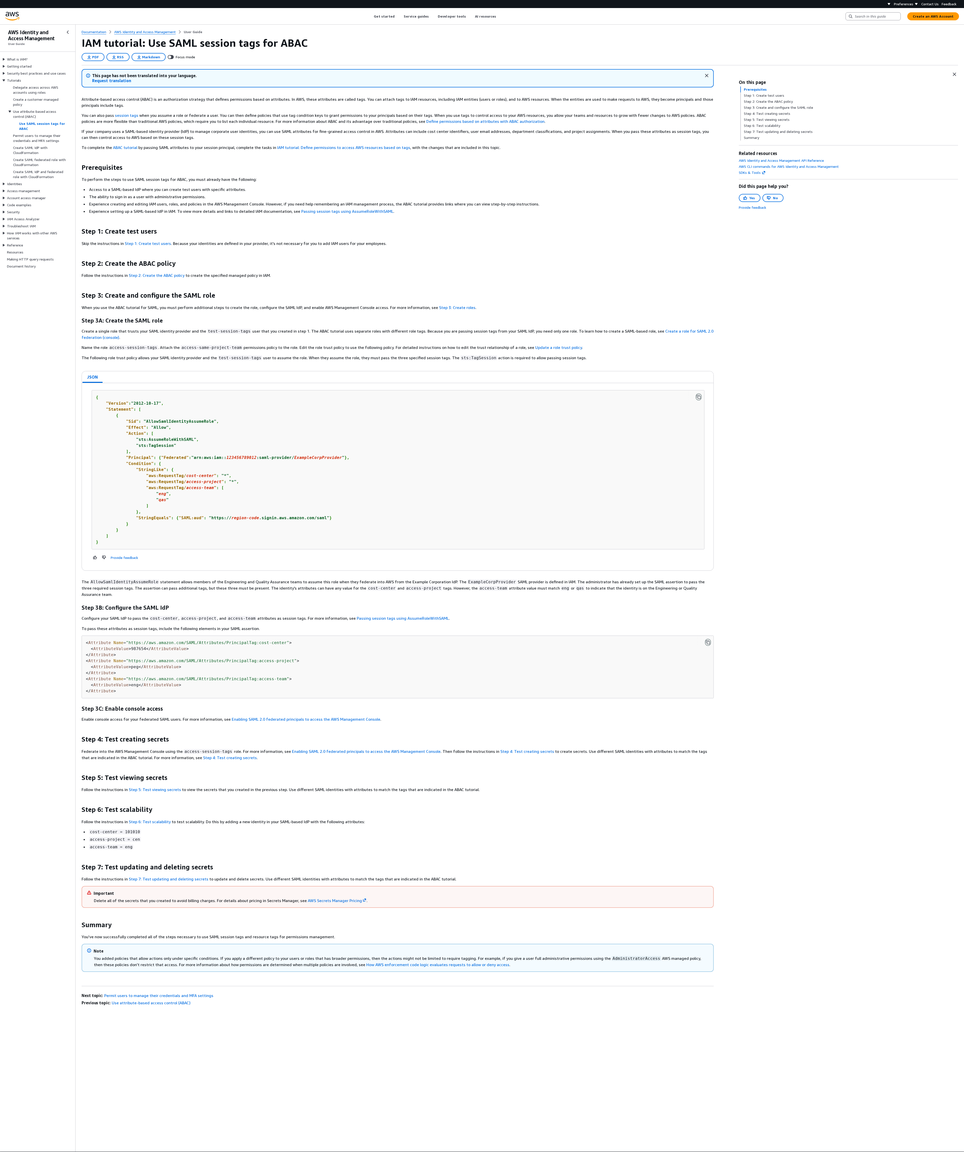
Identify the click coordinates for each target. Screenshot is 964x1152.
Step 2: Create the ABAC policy (157, 275)
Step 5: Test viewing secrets (155, 789)
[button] (111, 81)
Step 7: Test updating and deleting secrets (168, 878)
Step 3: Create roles (457, 307)
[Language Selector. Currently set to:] (889, 4)
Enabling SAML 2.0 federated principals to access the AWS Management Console (306, 719)
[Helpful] (95, 557)
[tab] (92, 377)
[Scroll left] (370, 16)
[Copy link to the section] (78, 167)
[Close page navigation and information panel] (954, 74)
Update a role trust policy (558, 347)
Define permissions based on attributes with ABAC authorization (485, 121)
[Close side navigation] (67, 32)
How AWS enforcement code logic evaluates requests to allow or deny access (437, 964)
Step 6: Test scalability (150, 821)
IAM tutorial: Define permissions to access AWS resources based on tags (343, 147)
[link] (193, 31)
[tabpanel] (397, 476)
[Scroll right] (500, 16)
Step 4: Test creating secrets (527, 751)
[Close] (706, 76)
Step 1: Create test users (148, 243)
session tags (126, 115)
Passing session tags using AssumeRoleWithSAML (347, 211)
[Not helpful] (104, 557)
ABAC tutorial (125, 147)
